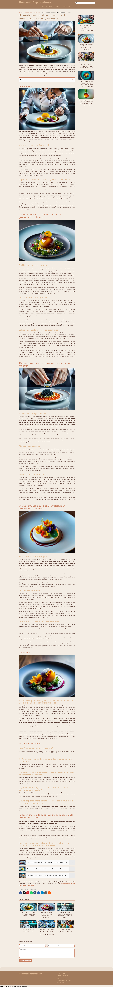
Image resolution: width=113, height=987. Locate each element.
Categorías (49, 6)
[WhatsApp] (31, 892)
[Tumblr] (34, 892)
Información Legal (61, 973)
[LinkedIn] (38, 892)
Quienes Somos (66, 6)
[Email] (45, 892)
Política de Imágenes (62, 978)
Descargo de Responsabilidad (64, 980)
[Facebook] (20, 892)
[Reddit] (49, 892)
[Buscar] (93, 3)
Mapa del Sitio (60, 982)
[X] (24, 892)
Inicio (43, 6)
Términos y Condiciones (62, 975)
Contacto (57, 6)
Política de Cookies (61, 977)
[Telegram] (42, 892)
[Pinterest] (27, 892)
